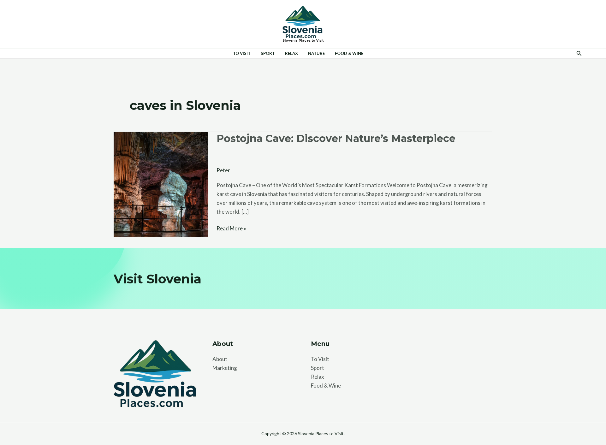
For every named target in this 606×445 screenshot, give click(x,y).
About (219, 359)
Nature (316, 53)
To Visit (242, 53)
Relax (291, 53)
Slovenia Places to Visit (303, 41)
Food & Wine (349, 53)
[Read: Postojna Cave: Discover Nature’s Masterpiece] (161, 184)
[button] (579, 53)
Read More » (231, 228)
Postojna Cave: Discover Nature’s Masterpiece (336, 138)
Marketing (224, 368)
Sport (268, 53)
